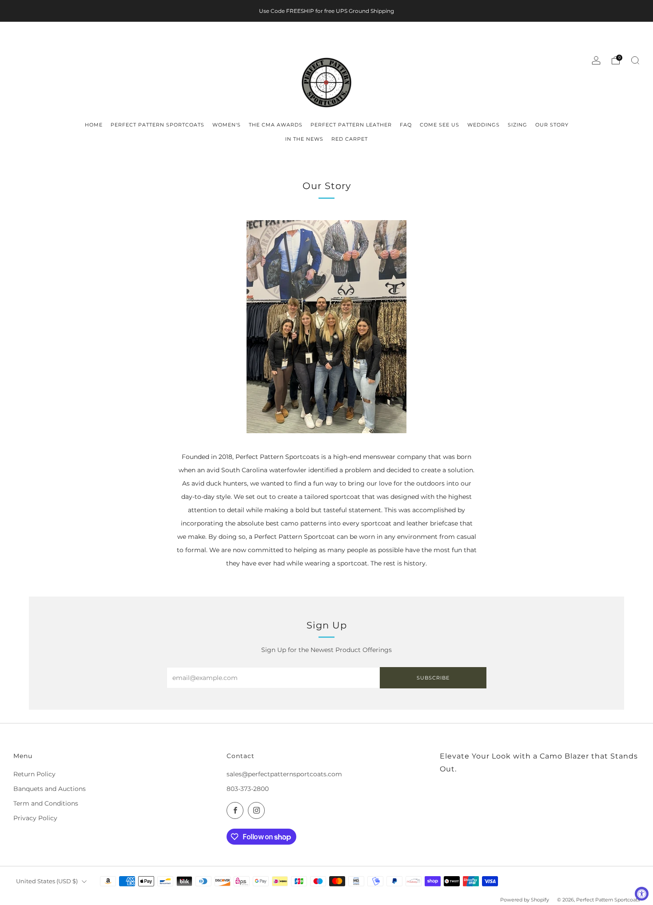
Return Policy (34, 774)
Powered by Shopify (524, 900)
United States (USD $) (47, 881)
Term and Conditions (45, 803)
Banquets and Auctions (49, 789)
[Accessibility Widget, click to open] (642, 894)
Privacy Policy (35, 818)
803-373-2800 (248, 789)
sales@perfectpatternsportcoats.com (284, 774)
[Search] (635, 60)
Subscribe (433, 678)
